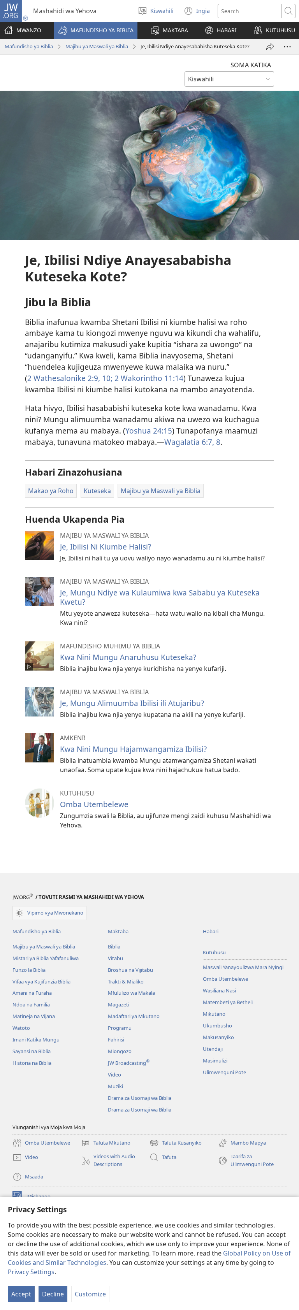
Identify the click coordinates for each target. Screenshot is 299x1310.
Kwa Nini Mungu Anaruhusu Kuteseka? (128, 657)
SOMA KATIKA (250, 65)
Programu (120, 1027)
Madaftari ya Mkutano (134, 1016)
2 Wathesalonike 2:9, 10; (70, 378)
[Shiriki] (270, 46)
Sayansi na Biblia (31, 1051)
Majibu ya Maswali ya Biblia (96, 46)
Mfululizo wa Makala (131, 992)
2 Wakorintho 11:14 (148, 378)
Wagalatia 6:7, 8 (192, 442)
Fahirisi (116, 1039)
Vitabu (115, 958)
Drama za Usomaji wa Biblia (139, 1097)
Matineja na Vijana (33, 1016)
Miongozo (120, 1051)
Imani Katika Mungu (36, 1039)
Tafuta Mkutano (105, 1143)
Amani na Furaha (32, 992)
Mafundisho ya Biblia (29, 46)
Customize (90, 1294)
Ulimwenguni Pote (224, 1072)
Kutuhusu (214, 952)
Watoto (21, 1027)
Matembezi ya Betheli (228, 1002)
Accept (21, 1294)
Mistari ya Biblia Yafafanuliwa (45, 958)
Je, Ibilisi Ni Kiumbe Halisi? (105, 546)
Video (114, 1074)
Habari (210, 931)
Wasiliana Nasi (219, 990)
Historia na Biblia (31, 1062)
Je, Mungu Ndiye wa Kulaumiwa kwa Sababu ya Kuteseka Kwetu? (160, 597)
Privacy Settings (31, 1272)
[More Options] (287, 46)
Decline (53, 1294)
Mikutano (214, 1013)
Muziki (115, 1086)
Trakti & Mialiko (126, 981)
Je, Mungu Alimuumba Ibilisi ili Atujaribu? (132, 703)
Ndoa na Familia (31, 1004)
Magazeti (118, 1004)
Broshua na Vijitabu (130, 969)
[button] (95, 30)
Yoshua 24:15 (148, 430)
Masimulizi (215, 1060)
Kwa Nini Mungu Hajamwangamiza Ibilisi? (133, 749)
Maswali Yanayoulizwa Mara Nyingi (243, 967)
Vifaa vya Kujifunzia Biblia (41, 981)
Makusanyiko (218, 1037)
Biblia (114, 946)
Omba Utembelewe (94, 804)
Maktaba (118, 931)
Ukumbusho (217, 1025)
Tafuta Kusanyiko (176, 1143)
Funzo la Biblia (29, 969)
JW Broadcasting (129, 1062)
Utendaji (213, 1048)
